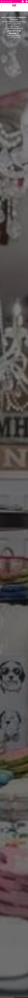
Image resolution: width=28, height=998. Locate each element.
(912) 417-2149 (14, 31)
